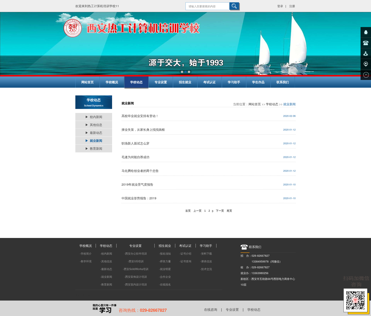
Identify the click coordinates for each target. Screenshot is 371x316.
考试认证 (209, 82)
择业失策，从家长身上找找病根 (143, 129)
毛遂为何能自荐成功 (135, 157)
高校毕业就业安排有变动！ (140, 116)
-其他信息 (106, 261)
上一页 (197, 210)
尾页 (229, 210)
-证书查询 (185, 261)
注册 (292, 6)
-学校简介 (86, 253)
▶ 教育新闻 (93, 148)
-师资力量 (165, 261)
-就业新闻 (106, 277)
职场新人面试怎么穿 (135, 143)
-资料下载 (206, 253)
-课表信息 (206, 261)
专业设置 (161, 82)
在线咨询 (210, 309)
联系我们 (283, 82)
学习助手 (234, 82)
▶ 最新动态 (93, 132)
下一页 (220, 210)
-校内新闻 (106, 253)
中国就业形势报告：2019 (139, 198)
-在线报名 (165, 284)
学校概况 (112, 82)
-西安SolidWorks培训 (135, 269)
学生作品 (258, 82)
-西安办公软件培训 (135, 253)
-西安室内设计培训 (135, 284)
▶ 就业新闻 (93, 140)
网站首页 (87, 82)
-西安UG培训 (136, 261)
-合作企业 (165, 277)
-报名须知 (165, 253)
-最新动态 (106, 269)
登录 (280, 6)
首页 (188, 210)
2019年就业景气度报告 (137, 184)
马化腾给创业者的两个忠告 (140, 170)
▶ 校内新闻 (93, 117)
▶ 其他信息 (93, 124)
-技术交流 (206, 269)
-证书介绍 (185, 253)
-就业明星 (165, 269)
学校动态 (136, 82)
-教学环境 (86, 261)
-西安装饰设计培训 (135, 277)
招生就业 (185, 82)
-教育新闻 (106, 284)
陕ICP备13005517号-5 (89, 295)
